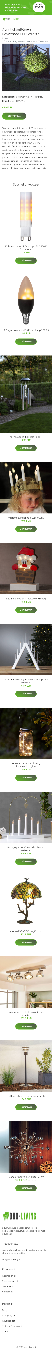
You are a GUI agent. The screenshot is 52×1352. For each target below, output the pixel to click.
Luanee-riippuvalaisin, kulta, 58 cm (26, 1176)
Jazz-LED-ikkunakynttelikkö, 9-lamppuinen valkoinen (26, 681)
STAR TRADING (35, 96)
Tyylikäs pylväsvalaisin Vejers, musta (26, 1096)
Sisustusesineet (10, 1281)
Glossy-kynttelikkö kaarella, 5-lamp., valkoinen (26, 849)
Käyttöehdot (8, 1320)
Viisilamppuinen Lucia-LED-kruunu (26, 517)
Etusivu (5, 38)
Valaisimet (7, 1291)
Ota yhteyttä (8, 1315)
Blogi (4, 1310)
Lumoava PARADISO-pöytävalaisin (26, 931)
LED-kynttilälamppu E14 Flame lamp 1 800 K (26, 330)
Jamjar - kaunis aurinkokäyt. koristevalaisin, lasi (26, 765)
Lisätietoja (14, 116)
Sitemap (6, 1331)
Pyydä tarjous (39, 5)
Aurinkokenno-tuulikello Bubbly (26, 436)
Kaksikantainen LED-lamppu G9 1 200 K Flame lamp (26, 248)
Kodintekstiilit (8, 1275)
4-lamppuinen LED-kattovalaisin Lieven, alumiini (26, 1013)
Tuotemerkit (21, 96)
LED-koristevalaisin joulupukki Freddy (26, 598)
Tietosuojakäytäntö (12, 1326)
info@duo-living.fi (11, 1259)
